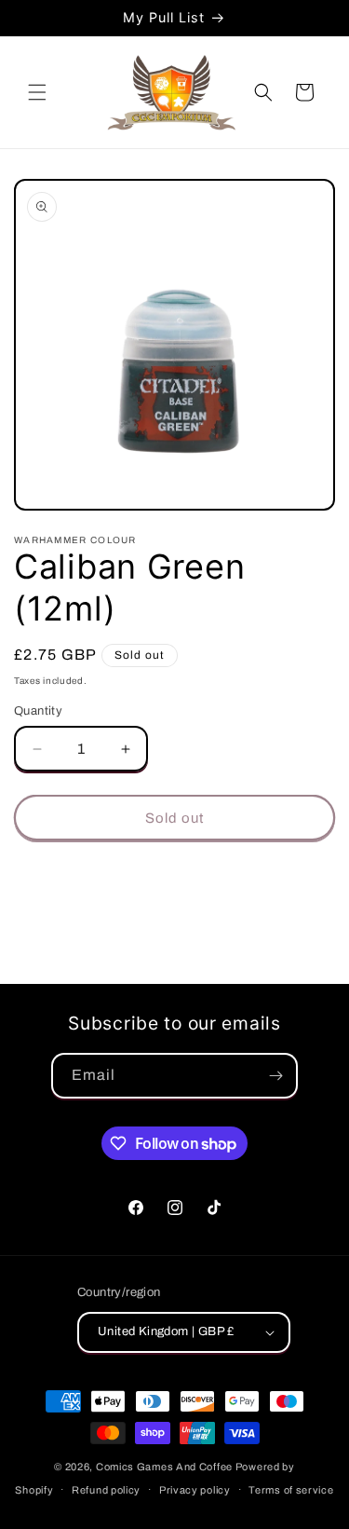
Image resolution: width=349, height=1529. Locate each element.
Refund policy (106, 1489)
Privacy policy (195, 1489)
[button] (37, 92)
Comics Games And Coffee (164, 1466)
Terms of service (290, 1489)
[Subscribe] (275, 1076)
